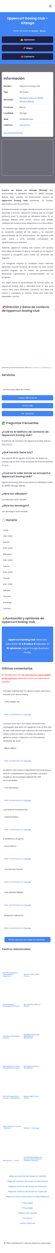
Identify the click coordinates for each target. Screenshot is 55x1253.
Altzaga (34, 31)
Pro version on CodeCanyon (41, 368)
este (6, 465)
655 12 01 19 (7, 444)
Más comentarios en (17, 714)
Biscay (43, 31)
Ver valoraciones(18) (13, 133)
